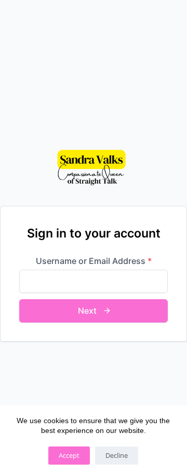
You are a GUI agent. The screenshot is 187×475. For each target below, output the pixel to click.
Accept (69, 455)
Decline (116, 455)
